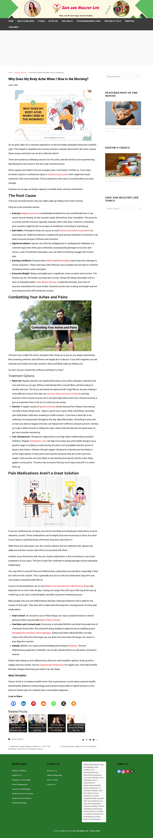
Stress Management (19, 784)
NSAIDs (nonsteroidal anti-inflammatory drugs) (67, 586)
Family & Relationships (21, 789)
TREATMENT (13, 27)
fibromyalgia (64, 260)
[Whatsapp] (53, 703)
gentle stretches (48, 406)
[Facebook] (13, 703)
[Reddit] (43, 703)
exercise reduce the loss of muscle (64, 393)
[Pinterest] (33, 703)
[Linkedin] (23, 703)
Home (10, 72)
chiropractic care (38, 441)
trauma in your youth (58, 174)
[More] (73, 703)
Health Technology (19, 803)
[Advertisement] (76, 48)
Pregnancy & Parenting (21, 780)
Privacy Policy (52, 780)
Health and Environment (21, 798)
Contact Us (51, 784)
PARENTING (129, 21)
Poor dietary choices (46, 282)
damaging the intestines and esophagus (31, 633)
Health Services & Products (23, 794)
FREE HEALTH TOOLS (112, 21)
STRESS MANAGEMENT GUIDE (89, 21)
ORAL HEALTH (67, 21)
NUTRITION (53, 21)
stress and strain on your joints (75, 230)
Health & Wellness (21, 72)
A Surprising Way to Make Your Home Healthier (78, 746)
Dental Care (17, 775)
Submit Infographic (54, 775)
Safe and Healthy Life (80, 831)
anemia (73, 645)
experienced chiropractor (52, 665)
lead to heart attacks (50, 620)
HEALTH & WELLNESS (25, 21)
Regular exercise (30, 213)
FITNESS (41, 21)
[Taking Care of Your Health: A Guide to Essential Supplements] (123, 165)
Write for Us (52, 771)
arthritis (49, 260)
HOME (10, 21)
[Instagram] (123, 771)
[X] (63, 703)
